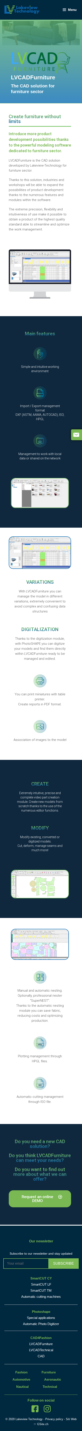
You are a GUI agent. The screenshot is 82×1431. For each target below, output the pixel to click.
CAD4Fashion (41, 1338)
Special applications (41, 1318)
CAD (41, 1356)
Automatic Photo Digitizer (41, 1324)
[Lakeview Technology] (21, 9)
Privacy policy (54, 1419)
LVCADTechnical (41, 1350)
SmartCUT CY (41, 1278)
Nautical (22, 1386)
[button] (40, 1198)
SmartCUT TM (41, 1290)
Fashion (21, 1372)
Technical (50, 1386)
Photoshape (41, 1311)
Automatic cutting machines (41, 1296)
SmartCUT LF (41, 1284)
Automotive (21, 1379)
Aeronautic (52, 1379)
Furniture (49, 1372)
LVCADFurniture (41, 1344)
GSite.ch (42, 1424)
